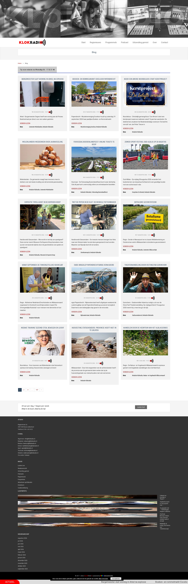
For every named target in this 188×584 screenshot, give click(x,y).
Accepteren (116, 579)
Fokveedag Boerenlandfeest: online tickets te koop (94, 143)
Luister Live (21, 465)
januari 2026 (21, 557)
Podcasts (21, 474)
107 (37, 390)
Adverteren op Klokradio (25, 482)
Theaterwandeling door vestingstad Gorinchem (145, 265)
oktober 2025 (22, 566)
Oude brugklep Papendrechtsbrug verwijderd (94, 265)
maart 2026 (21, 552)
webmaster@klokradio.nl (30, 453)
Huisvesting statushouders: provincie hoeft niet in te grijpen (94, 329)
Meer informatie (103, 578)
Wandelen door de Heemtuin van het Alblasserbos (145, 328)
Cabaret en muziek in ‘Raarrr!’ (163, 497)
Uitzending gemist (23, 471)
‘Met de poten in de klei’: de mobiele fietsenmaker (94, 202)
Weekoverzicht (22, 468)
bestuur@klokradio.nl (29, 443)
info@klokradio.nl (30, 439)
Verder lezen (25, 123)
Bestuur (20, 443)
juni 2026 (20, 544)
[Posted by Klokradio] (50, 112)
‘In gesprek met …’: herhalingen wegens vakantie (165, 509)
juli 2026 (20, 541)
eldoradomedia (108, 576)
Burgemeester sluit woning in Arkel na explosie (43, 79)
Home (19, 63)
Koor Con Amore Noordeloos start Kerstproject (145, 79)
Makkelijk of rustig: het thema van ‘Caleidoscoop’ (165, 526)
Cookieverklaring (23, 488)
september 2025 (23, 569)
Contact (27, 455)
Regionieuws (22, 477)
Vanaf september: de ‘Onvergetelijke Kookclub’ (42, 265)
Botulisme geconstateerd (145, 202)
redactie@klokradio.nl (30, 441)
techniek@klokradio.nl (30, 450)
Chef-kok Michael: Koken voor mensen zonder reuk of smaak (164, 517)
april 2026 (21, 549)
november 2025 (22, 563)
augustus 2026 (22, 538)
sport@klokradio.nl (27, 448)
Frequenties (21, 479)
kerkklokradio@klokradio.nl (31, 446)
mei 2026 (21, 546)
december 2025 (22, 560)
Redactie (20, 441)
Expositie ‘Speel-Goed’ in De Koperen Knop (42, 202)
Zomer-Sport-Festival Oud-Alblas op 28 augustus (145, 142)
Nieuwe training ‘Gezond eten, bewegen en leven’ (42, 328)
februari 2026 (22, 555)
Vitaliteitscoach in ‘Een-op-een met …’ (164, 503)
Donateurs (21, 485)
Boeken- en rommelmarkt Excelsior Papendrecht (93, 79)
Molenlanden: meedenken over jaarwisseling (42, 142)
